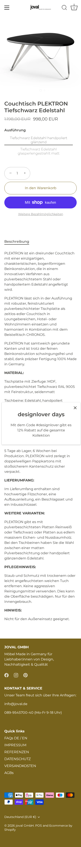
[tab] (18, 241)
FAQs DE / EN (15, 738)
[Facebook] (6, 675)
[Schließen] (75, 408)
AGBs (9, 773)
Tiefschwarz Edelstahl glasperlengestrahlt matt (38, 151)
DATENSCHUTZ (17, 759)
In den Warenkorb (40, 188)
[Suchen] (64, 8)
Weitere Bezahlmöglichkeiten (40, 214)
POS (38, 825)
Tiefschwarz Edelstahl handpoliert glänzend (38, 140)
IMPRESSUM (15, 745)
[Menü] (7, 7)
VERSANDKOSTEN (20, 766)
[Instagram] (16, 675)
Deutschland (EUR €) (20, 817)
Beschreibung (16, 241)
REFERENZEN (16, 752)
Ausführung (15, 130)
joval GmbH (25, 825)
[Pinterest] (25, 675)
